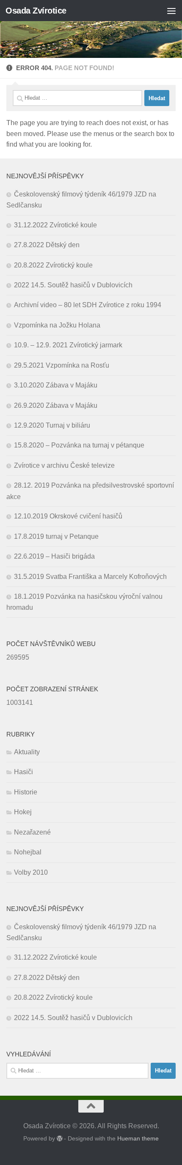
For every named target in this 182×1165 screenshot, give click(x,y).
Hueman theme (138, 1138)
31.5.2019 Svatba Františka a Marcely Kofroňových (90, 576)
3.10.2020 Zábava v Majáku (55, 385)
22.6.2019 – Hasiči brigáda (54, 556)
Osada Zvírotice (36, 10)
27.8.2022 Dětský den (47, 244)
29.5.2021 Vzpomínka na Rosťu (61, 365)
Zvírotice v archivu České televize (64, 465)
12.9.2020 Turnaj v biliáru (52, 425)
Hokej (23, 812)
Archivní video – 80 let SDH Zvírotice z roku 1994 (87, 304)
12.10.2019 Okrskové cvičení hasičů (68, 516)
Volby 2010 (31, 872)
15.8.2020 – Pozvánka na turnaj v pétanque (79, 445)
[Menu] (171, 10)
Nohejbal (27, 852)
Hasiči (23, 771)
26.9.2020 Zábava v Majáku (55, 405)
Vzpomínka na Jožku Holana (57, 325)
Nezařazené (32, 832)
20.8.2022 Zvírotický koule (53, 265)
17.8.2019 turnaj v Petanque (56, 536)
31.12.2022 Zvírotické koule (55, 225)
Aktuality (27, 752)
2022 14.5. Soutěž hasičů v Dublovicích (73, 285)
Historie (25, 792)
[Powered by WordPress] (60, 1138)
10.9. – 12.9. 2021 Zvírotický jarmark (68, 345)
